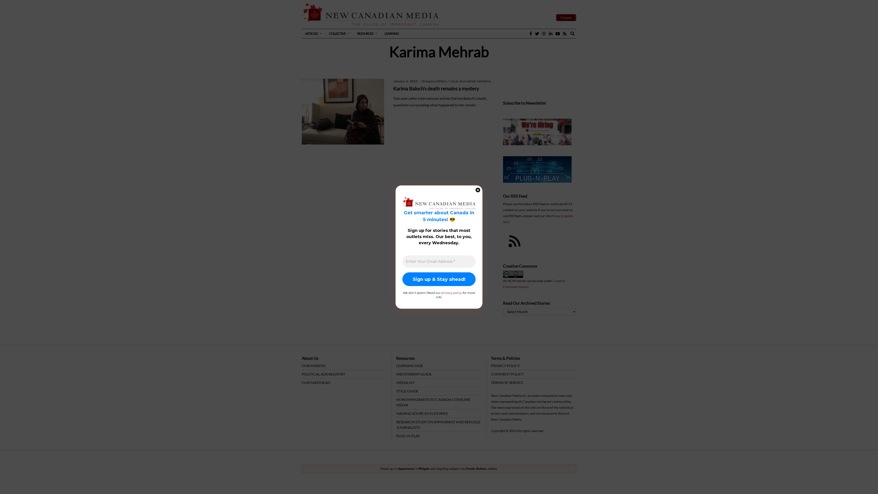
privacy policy (451, 292)
